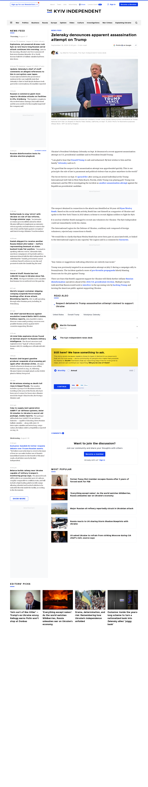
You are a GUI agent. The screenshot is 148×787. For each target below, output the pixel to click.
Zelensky (62, 163)
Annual (74, 370)
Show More (19, 499)
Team (59, 4)
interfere (87, 285)
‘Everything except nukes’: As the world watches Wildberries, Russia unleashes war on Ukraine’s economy (58, 618)
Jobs (65, 4)
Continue (61, 386)
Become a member (94, 454)
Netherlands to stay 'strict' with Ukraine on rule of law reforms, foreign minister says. (25, 216)
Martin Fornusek (68, 325)
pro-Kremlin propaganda (103, 270)
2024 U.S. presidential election (100, 282)
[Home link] (74, 11)
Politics (25, 23)
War (17, 23)
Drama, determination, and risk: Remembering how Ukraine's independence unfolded (90, 616)
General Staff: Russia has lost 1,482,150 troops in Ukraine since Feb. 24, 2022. (27, 276)
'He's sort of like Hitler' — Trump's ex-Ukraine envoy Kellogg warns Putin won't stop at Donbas (24, 616)
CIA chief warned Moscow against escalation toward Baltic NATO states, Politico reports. (28, 316)
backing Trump (120, 285)
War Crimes (107, 23)
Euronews (123, 240)
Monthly (61, 370)
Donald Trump (78, 160)
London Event (93, 4)
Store (83, 4)
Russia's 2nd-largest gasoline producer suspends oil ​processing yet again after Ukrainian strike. (28, 361)
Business (35, 23)
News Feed (56, 30)
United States (58, 315)
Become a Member (129, 4)
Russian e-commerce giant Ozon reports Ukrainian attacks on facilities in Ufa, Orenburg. (28, 96)
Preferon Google (123, 45)
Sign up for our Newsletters (24, 4)
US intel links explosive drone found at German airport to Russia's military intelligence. (28, 338)
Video (71, 23)
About (52, 4)
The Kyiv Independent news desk (92, 53)
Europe (54, 23)
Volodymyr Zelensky (91, 315)
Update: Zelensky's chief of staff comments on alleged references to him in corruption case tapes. (27, 71)
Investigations (93, 23)
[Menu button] (11, 22)
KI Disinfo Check (40, 150)
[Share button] (136, 45)
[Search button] (136, 22)
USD (131, 370)
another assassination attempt (113, 183)
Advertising (73, 4)
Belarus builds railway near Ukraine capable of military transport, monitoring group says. (26, 473)
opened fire (82, 177)
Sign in (102, 460)
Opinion (63, 23)
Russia (45, 23)
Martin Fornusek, (70, 53)
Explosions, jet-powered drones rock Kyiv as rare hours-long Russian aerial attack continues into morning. (27, 46)
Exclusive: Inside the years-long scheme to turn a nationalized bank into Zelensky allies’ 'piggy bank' (123, 618)
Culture (80, 23)
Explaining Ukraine (123, 23)
